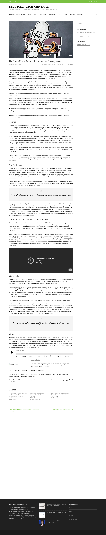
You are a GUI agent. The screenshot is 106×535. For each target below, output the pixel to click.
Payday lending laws (35, 226)
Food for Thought (47, 64)
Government (52, 14)
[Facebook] (89, 1)
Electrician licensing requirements (38, 241)
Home (10, 1)
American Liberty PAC (83, 36)
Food (29, 14)
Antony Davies (35, 360)
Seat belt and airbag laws (36, 224)
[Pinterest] (94, 1)
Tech (65, 14)
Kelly (12, 64)
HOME (71, 507)
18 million (58, 170)
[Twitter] (91, 1)
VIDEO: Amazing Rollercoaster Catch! (63, 409)
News (15, 1)
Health (35, 14)
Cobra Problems (52, 115)
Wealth (60, 14)
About (71, 511)
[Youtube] (96, 1)
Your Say (72, 14)
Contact (71, 515)
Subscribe (80, 14)
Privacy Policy (73, 519)
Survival (23, 14)
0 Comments (70, 64)
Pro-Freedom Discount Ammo (86, 32)
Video (54, 64)
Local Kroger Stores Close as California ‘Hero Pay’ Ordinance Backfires (37, 395)
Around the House (14, 14)
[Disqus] (41, 433)
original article (45, 370)
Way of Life (43, 14)
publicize (28, 234)
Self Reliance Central (29, 6)
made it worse (12, 178)
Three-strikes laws (47, 236)
